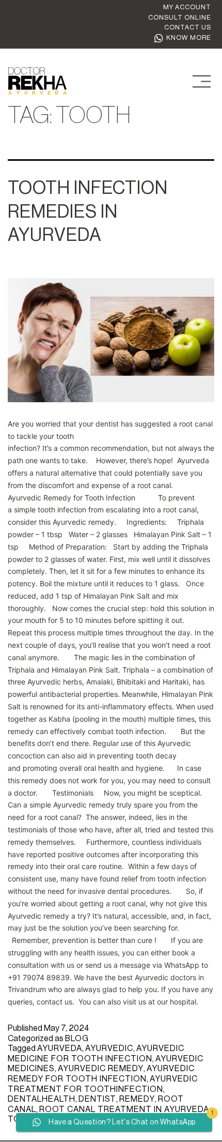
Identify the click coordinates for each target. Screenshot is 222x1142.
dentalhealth (41, 1099)
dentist (97, 1099)
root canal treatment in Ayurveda (124, 1109)
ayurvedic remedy (101, 1068)
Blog (77, 1038)
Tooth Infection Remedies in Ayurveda (88, 211)
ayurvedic (109, 1048)
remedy (137, 1099)
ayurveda (59, 1048)
